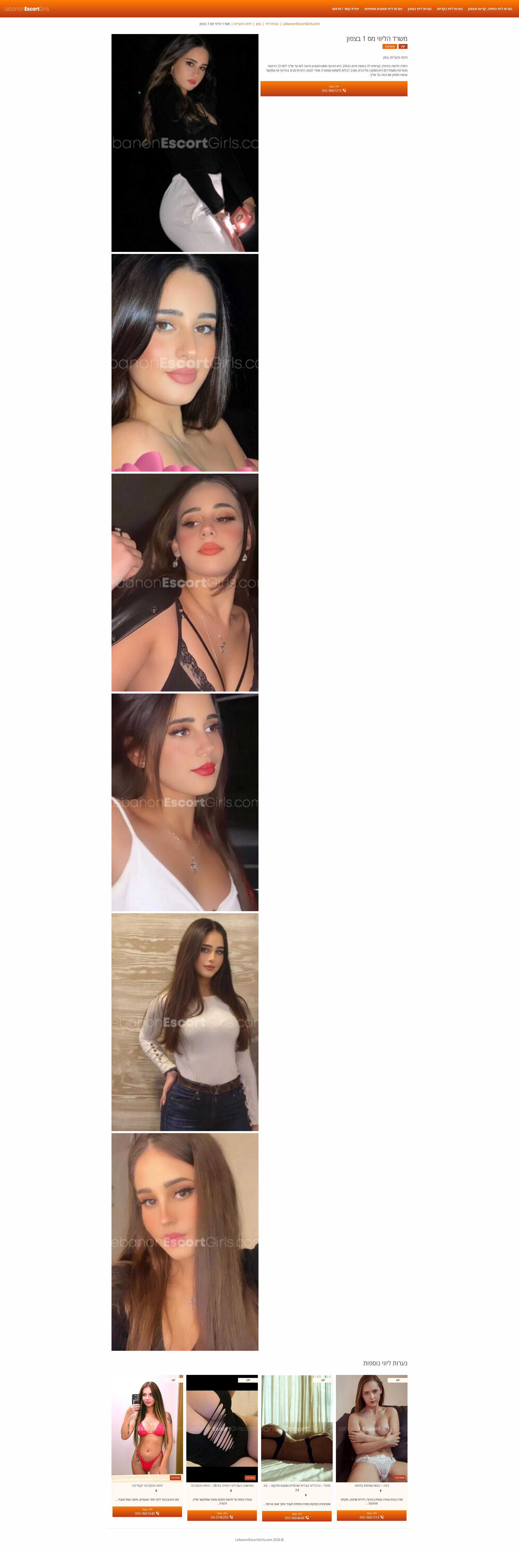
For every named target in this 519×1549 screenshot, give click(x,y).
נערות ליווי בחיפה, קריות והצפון (490, 8)
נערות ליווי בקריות (449, 8)
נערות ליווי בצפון (419, 8)
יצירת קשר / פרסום (345, 8)
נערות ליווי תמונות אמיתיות (383, 8)
